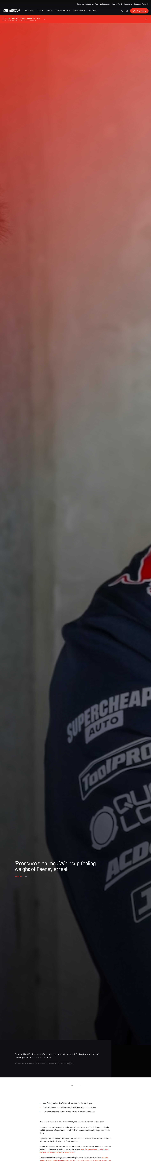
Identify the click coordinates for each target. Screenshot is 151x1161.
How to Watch (117, 4)
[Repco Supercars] (13, 11)
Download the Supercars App (87, 4)
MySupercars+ (105, 4)
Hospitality (128, 4)
